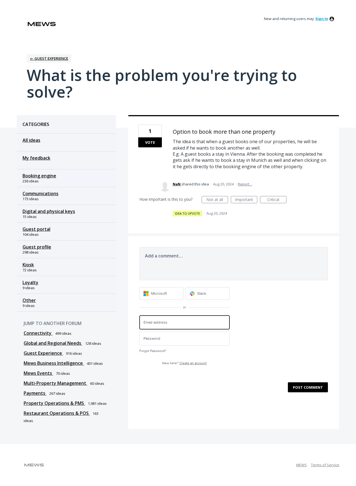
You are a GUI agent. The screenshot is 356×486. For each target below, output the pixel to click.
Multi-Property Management (55, 383)
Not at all (217, 200)
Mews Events (38, 373)
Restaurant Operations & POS (57, 413)
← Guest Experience (49, 58)
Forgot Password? (152, 351)
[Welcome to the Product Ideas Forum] (42, 24)
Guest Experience (43, 353)
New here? (184, 363)
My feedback (36, 158)
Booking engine (39, 176)
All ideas (31, 140)
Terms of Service (325, 464)
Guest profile (37, 247)
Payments (35, 393)
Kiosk (28, 265)
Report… (245, 184)
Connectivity (38, 333)
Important (246, 200)
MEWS (301, 464)
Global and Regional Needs (53, 343)
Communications (40, 193)
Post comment (308, 387)
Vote (150, 142)
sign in (321, 18)
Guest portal (36, 229)
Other (29, 300)
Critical (276, 200)
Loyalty (30, 282)
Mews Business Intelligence (54, 363)
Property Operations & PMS (54, 403)
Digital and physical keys (49, 211)
